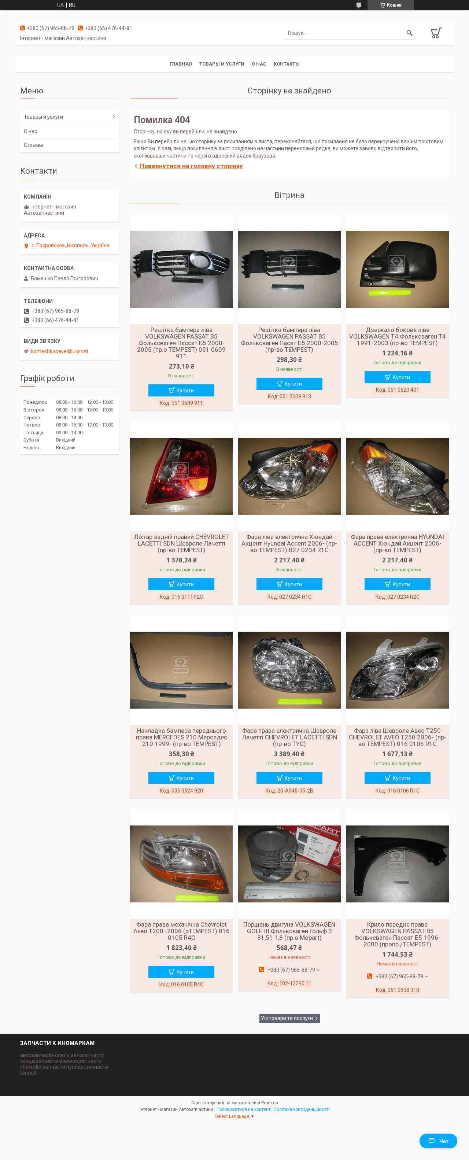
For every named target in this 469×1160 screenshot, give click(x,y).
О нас (259, 64)
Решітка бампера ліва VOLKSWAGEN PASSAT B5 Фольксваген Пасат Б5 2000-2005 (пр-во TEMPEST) (289, 339)
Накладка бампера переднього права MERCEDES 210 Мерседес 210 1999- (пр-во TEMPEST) (181, 737)
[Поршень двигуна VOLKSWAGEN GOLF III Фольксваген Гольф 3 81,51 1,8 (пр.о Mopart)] (289, 864)
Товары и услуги (221, 64)
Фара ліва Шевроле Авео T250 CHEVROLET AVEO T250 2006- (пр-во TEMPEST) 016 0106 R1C (397, 737)
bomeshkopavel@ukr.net (59, 351)
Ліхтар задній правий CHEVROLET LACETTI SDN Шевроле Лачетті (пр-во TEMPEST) (181, 543)
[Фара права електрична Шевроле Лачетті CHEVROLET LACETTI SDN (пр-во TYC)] (289, 670)
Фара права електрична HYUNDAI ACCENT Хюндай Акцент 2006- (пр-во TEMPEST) (397, 543)
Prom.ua (269, 1102)
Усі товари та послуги (287, 1018)
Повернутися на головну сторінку (191, 166)
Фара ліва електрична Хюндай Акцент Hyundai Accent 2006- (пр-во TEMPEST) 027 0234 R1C (289, 543)
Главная (181, 64)
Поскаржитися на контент (243, 1109)
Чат (443, 1141)
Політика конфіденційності (302, 1109)
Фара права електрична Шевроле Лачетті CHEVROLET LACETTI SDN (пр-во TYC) (289, 737)
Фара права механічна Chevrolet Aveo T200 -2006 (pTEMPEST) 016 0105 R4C (181, 931)
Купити (185, 391)
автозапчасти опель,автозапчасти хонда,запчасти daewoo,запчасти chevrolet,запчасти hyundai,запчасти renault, (64, 1064)
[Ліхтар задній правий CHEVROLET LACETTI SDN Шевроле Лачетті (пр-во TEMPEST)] (181, 476)
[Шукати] (410, 33)
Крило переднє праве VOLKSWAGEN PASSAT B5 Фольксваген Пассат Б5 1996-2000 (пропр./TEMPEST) (397, 934)
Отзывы (33, 145)
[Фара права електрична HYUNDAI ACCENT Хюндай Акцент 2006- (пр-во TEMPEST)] (397, 476)
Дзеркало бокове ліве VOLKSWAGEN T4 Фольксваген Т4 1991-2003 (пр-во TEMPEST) (397, 336)
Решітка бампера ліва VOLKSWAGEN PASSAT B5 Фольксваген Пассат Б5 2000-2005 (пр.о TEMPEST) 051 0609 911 (181, 342)
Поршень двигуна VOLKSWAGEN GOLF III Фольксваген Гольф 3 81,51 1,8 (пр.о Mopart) (289, 931)
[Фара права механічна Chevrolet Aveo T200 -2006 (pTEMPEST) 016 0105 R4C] (181, 864)
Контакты (287, 64)
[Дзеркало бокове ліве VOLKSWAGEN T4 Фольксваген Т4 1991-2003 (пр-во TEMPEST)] (397, 269)
